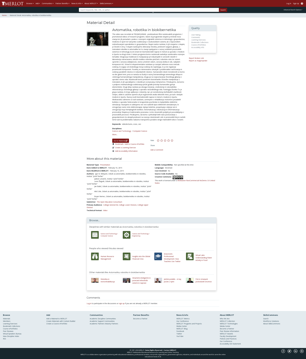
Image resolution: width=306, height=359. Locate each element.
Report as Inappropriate (198, 60)
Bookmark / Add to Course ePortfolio (129, 144)
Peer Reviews (8, 331)
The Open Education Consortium (109, 202)
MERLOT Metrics (183, 318)
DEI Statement (235, 344)
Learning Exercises (10, 323)
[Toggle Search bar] (153, 12)
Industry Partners (111, 323)
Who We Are (225, 318)
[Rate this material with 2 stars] (162, 140)
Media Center (181, 326)
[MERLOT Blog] (301, 352)
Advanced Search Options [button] (292, 10)
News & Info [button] (76, 3)
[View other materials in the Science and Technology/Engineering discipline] (127, 235)
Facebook (180, 331)
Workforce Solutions (271, 321)
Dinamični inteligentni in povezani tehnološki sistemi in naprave (141, 280)
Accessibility (224, 344)
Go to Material (120, 141)
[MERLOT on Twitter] (289, 352)
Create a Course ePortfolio (56, 323)
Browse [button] (29, 3)
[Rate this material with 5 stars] (172, 140)
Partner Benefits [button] (61, 3)
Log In (288, 3)
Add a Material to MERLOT (56, 318)
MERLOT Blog (181, 329)
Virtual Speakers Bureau (12, 334)
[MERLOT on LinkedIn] (295, 352)
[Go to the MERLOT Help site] (302, 3)
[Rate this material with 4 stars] (169, 140)
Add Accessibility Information (126, 151)
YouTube (179, 336)
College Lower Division (128, 205)
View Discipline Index (11, 336)
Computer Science (140, 131)
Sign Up (296, 3)
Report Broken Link (196, 58)
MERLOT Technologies (229, 323)
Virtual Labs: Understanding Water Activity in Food (204, 257)
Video (105, 210)
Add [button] (37, 3)
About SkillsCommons (271, 323)
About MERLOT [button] (91, 3)
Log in (89, 303)
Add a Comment (156, 150)
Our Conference (182, 321)
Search (223, 10)
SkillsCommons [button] (106, 3)
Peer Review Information (229, 331)
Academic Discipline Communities (103, 318)
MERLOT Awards (226, 334)
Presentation (105, 165)
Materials (6, 318)
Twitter (179, 334)
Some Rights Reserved (153, 350)
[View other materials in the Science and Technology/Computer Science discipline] (96, 235)
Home (4, 15)
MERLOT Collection (227, 321)
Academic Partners (97, 323)
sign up (121, 303)
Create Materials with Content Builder (60, 321)
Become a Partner (140, 318)
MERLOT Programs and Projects (189, 323)
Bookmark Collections (11, 326)
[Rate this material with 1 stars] (158, 140)
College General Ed (110, 205)
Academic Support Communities (102, 321)
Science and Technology (121, 131)
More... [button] (114, 134)
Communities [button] (47, 3)
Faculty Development (228, 336)
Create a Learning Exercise (125, 147)
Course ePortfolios (10, 329)
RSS (4, 339)
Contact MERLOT (170, 350)
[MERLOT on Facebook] (283, 352)
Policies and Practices (228, 339)
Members (6, 321)
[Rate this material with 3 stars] (165, 140)
